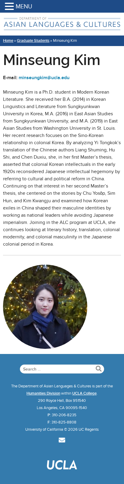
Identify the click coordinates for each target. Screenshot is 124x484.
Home (8, 41)
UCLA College (84, 393)
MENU (24, 6)
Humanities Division (43, 393)
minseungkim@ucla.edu (44, 77)
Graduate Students (33, 41)
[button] (10, 6)
